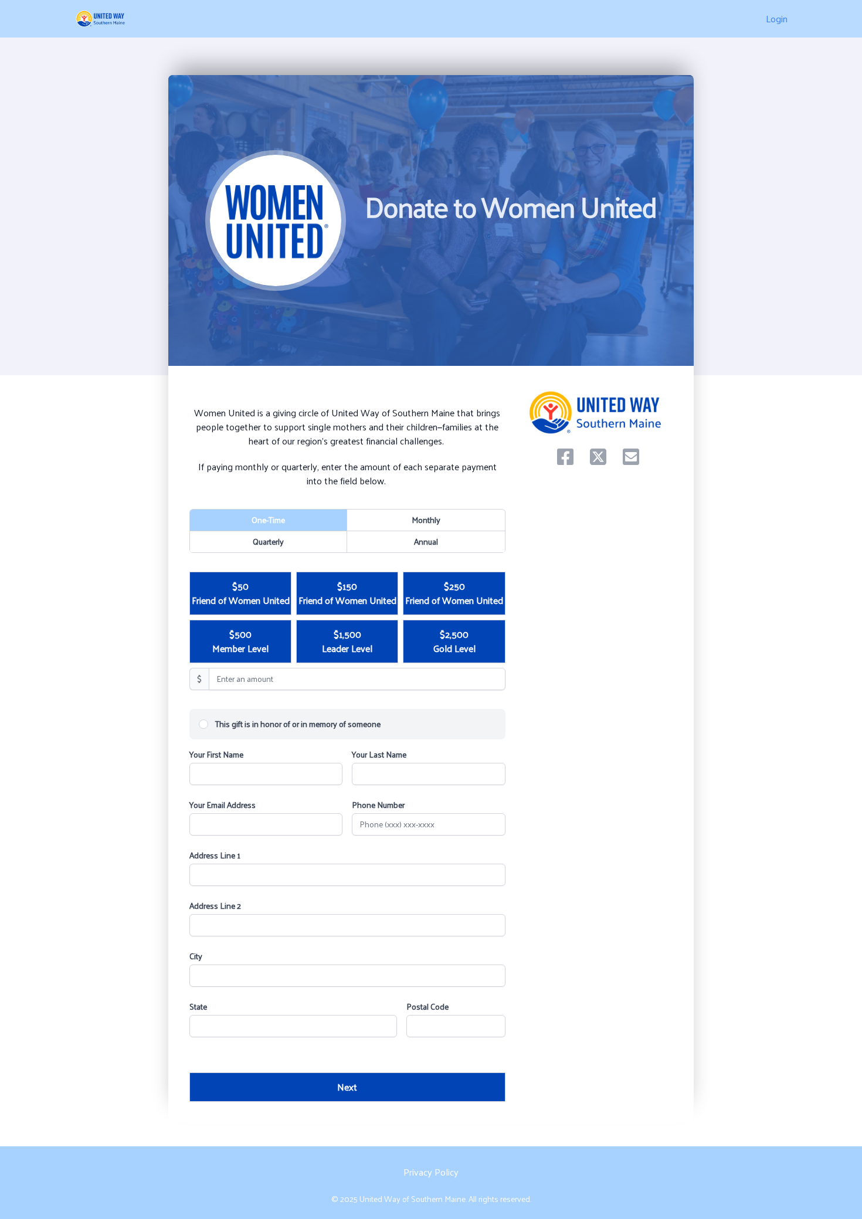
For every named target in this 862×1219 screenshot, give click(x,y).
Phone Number (378, 805)
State (198, 1007)
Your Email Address (222, 805)
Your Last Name (379, 754)
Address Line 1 (214, 855)
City (195, 956)
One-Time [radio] (268, 519)
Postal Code (427, 1007)
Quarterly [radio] (268, 541)
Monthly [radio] (426, 519)
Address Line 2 (215, 906)
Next (347, 1086)
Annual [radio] (426, 541)
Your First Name (216, 754)
